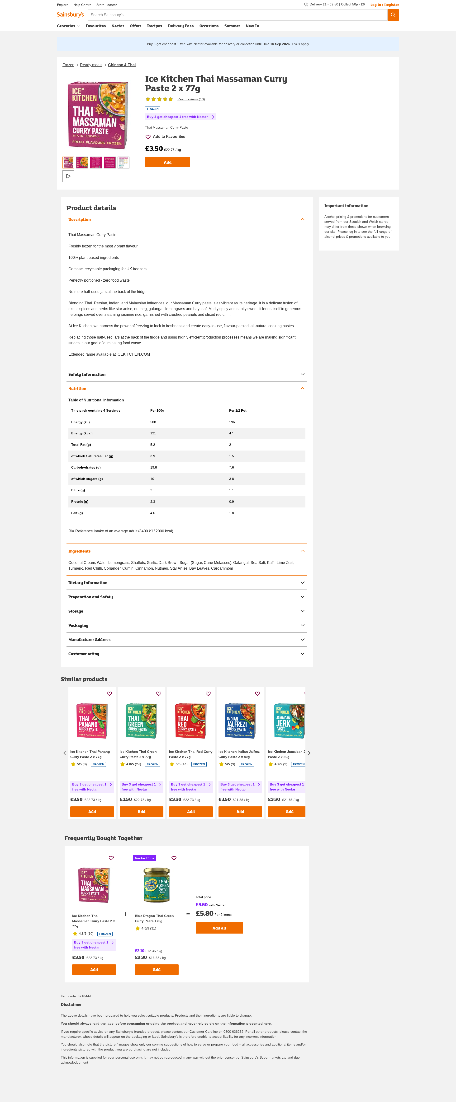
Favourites (96, 26)
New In (252, 26)
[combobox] (237, 15)
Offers (136, 26)
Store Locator (106, 5)
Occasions (209, 26)
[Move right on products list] (309, 753)
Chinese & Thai (122, 65)
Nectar (118, 26)
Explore (62, 5)
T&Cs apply (300, 44)
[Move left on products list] (64, 753)
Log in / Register (384, 4)
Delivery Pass (181, 27)
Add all (219, 928)
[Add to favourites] (109, 694)
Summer (232, 26)
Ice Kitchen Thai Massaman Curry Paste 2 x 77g (93, 921)
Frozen (68, 65)
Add (167, 162)
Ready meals (91, 65)
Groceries (66, 26)
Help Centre (82, 5)
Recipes (154, 26)
